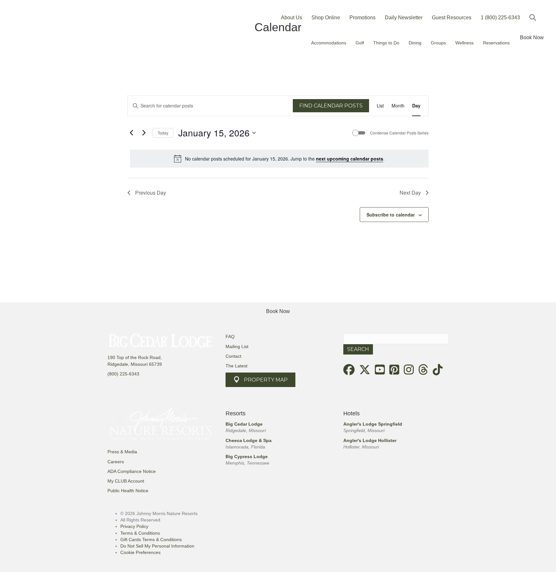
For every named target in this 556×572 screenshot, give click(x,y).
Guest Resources (451, 17)
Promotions (362, 17)
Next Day (410, 192)
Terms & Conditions (140, 533)
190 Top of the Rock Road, (134, 357)
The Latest (236, 365)
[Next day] (144, 133)
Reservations (496, 42)
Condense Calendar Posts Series (399, 132)
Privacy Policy (134, 526)
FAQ (230, 336)
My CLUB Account (125, 481)
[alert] (279, 159)
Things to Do (386, 42)
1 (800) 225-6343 (500, 17)
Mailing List (237, 346)
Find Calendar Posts (331, 106)
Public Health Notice (127, 490)
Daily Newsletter (403, 17)
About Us (291, 17)
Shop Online (325, 17)
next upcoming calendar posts (349, 158)
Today (163, 132)
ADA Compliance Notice (131, 471)
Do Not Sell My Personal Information (157, 546)
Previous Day (150, 192)
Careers (115, 461)
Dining (415, 42)
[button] (534, 17)
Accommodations (328, 42)
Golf (360, 42)
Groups (438, 42)
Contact (233, 356)
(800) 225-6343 (123, 373)
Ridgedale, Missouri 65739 (134, 364)
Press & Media (122, 451)
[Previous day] (131, 133)
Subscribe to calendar (390, 214)
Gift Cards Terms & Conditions (151, 539)
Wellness (464, 42)
